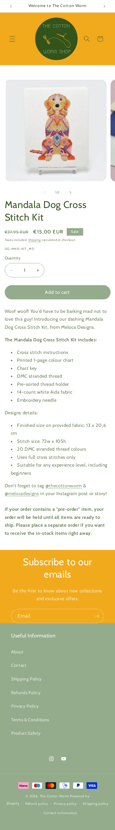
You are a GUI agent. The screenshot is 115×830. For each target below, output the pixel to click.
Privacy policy (65, 803)
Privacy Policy (25, 706)
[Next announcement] (104, 6)
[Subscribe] (97, 616)
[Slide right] (70, 192)
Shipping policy (96, 803)
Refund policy (36, 803)
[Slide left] (45, 192)
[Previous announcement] (11, 6)
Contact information (60, 813)
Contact (19, 665)
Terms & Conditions (30, 719)
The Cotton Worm (55, 796)
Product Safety (25, 733)
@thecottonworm (63, 485)
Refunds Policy (25, 692)
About (17, 651)
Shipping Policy (26, 679)
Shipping (34, 240)
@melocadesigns (22, 493)
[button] (12, 39)
